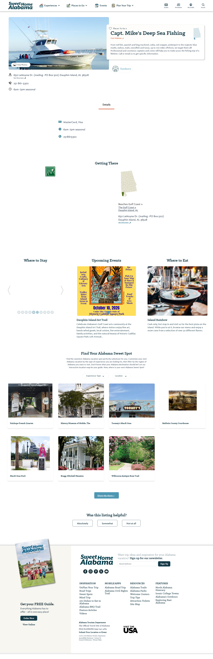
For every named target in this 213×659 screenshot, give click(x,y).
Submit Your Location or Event (93, 632)
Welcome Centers (139, 594)
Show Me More (106, 495)
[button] (9, 291)
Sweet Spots (86, 594)
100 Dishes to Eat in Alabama (90, 602)
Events (103, 5)
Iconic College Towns (167, 593)
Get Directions (19, 78)
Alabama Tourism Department (92, 622)
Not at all (131, 523)
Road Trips (85, 591)
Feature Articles (88, 610)
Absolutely (82, 523)
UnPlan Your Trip (88, 587)
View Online (29, 624)
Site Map (135, 604)
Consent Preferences (85, 640)
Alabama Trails (138, 587)
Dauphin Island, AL (128, 210)
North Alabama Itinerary (164, 588)
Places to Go (77, 5)
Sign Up (164, 563)
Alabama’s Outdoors (167, 596)
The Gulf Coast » (127, 207)
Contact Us (97, 638)
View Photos (22, 65)
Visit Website (116, 38)
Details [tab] (106, 104)
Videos (83, 613)
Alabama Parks (138, 591)
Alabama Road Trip (115, 587)
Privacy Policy (97, 640)
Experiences (50, 5)
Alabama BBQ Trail (89, 606)
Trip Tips (135, 597)
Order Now (28, 618)
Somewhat (107, 523)
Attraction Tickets (140, 601)
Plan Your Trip (123, 5)
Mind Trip (84, 597)
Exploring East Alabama (164, 601)
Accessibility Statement (86, 638)
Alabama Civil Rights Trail (116, 592)
